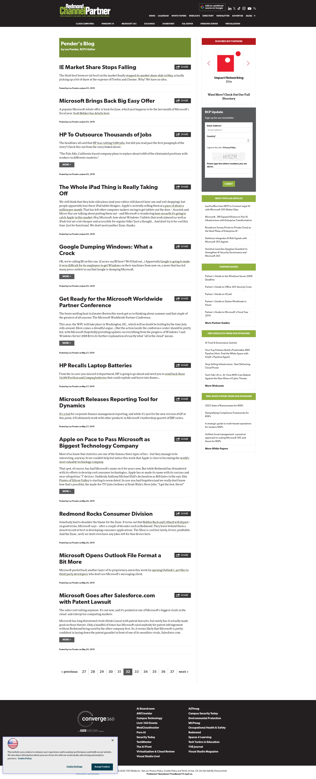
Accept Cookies (102, 767)
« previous (69, 672)
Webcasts (194, 16)
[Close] (112, 740)
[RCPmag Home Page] (85, 11)
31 (119, 672)
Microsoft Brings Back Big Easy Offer (107, 101)
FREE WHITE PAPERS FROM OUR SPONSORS (229, 396)
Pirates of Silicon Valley (74, 480)
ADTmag (193, 708)
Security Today (146, 737)
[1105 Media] (91, 731)
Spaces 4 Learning (199, 737)
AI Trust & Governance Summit (221, 343)
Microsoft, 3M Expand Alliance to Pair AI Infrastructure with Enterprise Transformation (228, 219)
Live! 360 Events (147, 723)
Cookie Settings (74, 767)
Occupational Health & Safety (207, 727)
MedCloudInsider (148, 727)
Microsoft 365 (129, 24)
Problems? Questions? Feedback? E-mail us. (170, 774)
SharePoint (168, 24)
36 (163, 672)
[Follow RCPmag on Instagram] (244, 9)
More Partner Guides (217, 323)
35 (154, 672)
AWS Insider (144, 713)
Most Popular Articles (229, 198)
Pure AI (141, 732)
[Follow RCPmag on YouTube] (249, 9)
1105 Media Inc (133, 771)
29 (102, 672)
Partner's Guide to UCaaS (218, 294)
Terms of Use (188, 771)
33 (136, 672)
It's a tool (64, 414)
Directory (208, 16)
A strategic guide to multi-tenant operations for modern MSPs (228, 425)
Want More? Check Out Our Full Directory (229, 96)
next (248, 63)
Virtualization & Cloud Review (156, 751)
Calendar (163, 16)
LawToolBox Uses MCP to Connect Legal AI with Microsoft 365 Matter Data (227, 208)
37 (172, 672)
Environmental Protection (204, 718)
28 (93, 672)
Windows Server (209, 24)
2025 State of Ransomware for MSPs (224, 406)
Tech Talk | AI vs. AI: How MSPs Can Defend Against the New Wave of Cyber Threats (227, 377)
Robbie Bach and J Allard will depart (165, 522)
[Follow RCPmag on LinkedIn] (229, 9)
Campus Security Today (203, 713)
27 (84, 672)
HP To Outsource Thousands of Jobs (105, 135)
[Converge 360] (95, 720)
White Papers (178, 16)
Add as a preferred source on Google (214, 7)
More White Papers (216, 448)
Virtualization (232, 24)
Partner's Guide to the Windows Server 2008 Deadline (228, 278)
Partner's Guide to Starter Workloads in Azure (225, 303)
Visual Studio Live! (148, 756)
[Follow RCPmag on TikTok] (239, 9)
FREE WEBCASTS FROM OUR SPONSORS (229, 333)
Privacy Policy (229, 148)
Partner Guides (229, 267)
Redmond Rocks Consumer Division (106, 514)
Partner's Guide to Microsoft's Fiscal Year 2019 (226, 314)
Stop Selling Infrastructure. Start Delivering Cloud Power (227, 366)
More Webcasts (214, 386)
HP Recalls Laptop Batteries (95, 366)
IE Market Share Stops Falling (97, 68)
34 (145, 672)
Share (184, 67)
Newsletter (222, 16)
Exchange (149, 24)
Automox (229, 82)
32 (128, 672)
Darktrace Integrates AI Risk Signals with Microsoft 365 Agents (226, 240)
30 (110, 672)
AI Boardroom (146, 708)
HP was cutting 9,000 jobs (109, 143)
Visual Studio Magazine (203, 751)
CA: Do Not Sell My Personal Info (211, 771)
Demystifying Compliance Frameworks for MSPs (227, 415)
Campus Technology (149, 718)
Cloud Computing (85, 24)
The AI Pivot (144, 747)
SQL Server (187, 24)
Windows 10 (108, 24)
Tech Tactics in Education (204, 742)
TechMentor (144, 742)
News (152, 16)
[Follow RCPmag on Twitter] (234, 9)
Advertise (237, 16)
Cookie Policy (170, 771)
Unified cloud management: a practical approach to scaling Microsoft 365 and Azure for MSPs (225, 438)
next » (184, 672)
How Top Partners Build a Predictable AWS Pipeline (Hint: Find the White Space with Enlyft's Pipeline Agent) (227, 353)
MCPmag (194, 723)
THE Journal (195, 747)
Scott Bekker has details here (91, 113)
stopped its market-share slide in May (149, 75)
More (249, 16)
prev (209, 63)
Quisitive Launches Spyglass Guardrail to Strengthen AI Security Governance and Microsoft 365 (226, 252)
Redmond (194, 732)
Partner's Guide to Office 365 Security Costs (228, 287)
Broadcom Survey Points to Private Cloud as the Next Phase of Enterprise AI (228, 229)
